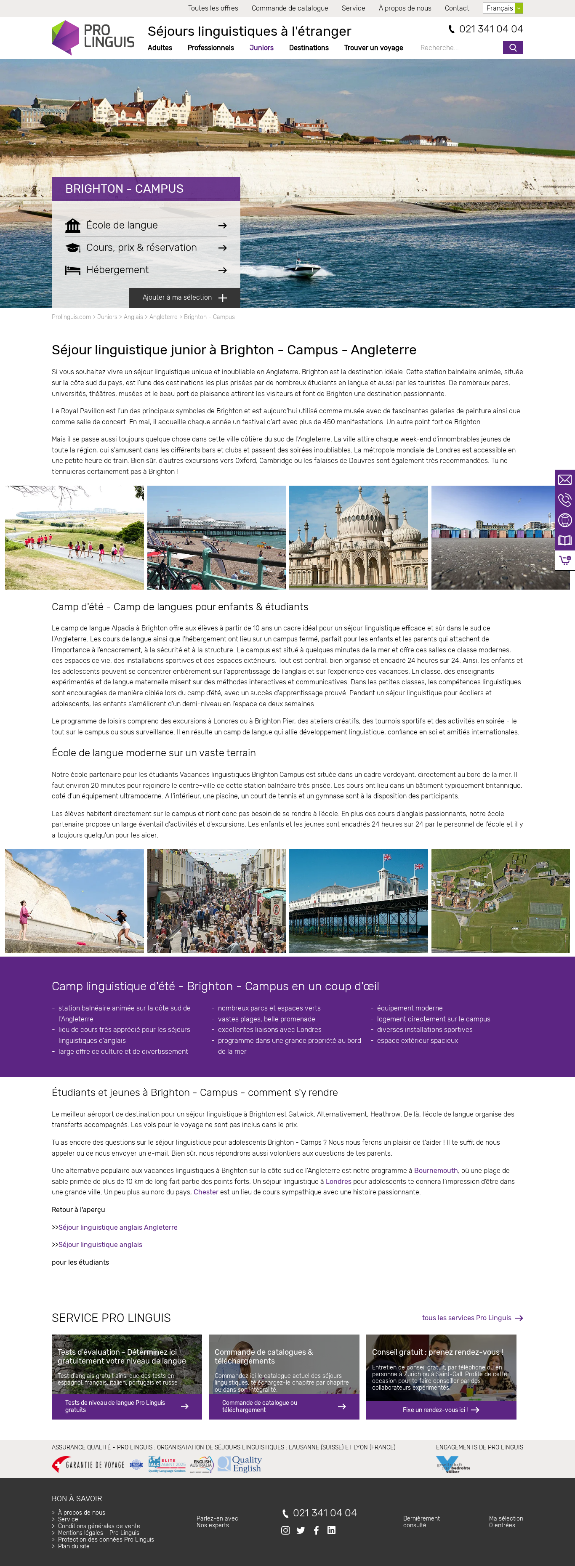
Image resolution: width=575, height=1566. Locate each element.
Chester (206, 1192)
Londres (338, 1182)
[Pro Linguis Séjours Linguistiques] (93, 38)
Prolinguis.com (71, 317)
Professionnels (211, 48)
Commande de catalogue (290, 8)
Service (353, 8)
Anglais (133, 317)
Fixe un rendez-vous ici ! (435, 1410)
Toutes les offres (213, 8)
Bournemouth (436, 1171)
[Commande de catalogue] (565, 540)
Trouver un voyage (373, 48)
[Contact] (565, 480)
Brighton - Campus (124, 189)
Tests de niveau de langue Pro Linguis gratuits (115, 1406)
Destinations (309, 48)
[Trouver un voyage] (565, 520)
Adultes (160, 48)
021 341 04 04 (491, 29)
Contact (457, 8)
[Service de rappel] (565, 500)
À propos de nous (405, 8)
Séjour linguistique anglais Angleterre (118, 1227)
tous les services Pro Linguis (466, 1318)
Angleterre (163, 317)
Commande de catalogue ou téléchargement (259, 1406)
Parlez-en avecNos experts (217, 1522)
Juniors (262, 48)
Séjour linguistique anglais (100, 1245)
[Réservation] (565, 560)
